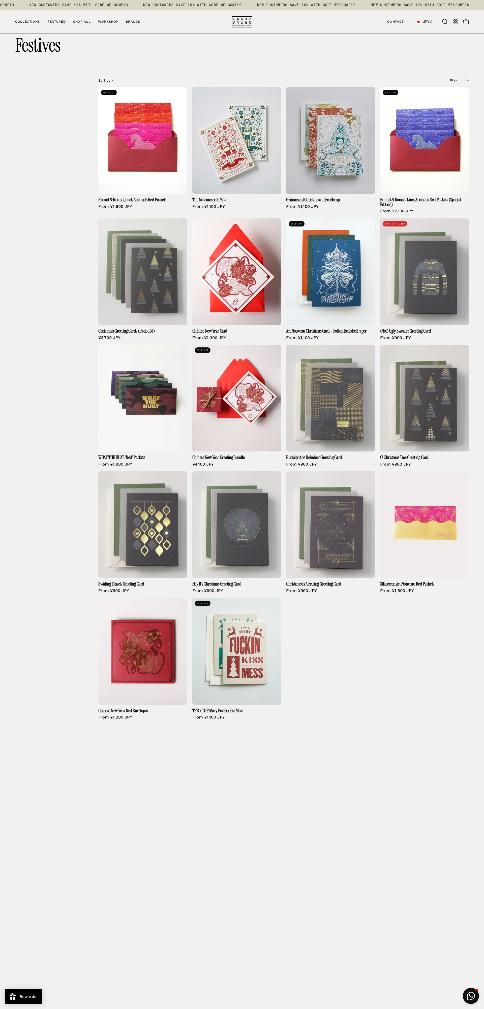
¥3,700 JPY (109, 338)
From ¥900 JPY (395, 338)
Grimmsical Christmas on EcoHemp (313, 200)
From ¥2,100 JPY (396, 211)
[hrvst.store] (242, 21)
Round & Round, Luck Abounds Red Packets (132, 200)
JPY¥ (427, 21)
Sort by (104, 80)
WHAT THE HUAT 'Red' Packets (121, 457)
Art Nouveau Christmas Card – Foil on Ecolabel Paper (326, 331)
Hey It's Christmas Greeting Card (216, 584)
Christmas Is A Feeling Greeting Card (313, 584)
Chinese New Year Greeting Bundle (218, 457)
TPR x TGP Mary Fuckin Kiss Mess (218, 710)
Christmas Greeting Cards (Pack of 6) (126, 331)
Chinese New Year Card (209, 331)
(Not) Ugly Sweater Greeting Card (405, 331)
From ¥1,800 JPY (115, 207)
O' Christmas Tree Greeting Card (404, 457)
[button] (133, 21)
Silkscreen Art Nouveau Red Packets (407, 584)
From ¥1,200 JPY (115, 717)
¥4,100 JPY (203, 464)
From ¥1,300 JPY (209, 338)
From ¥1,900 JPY (115, 464)
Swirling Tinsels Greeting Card (121, 584)
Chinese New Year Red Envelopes (123, 710)
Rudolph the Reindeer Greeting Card (314, 457)
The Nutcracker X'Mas (209, 200)
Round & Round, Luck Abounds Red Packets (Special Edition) (420, 202)
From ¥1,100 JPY (208, 207)
